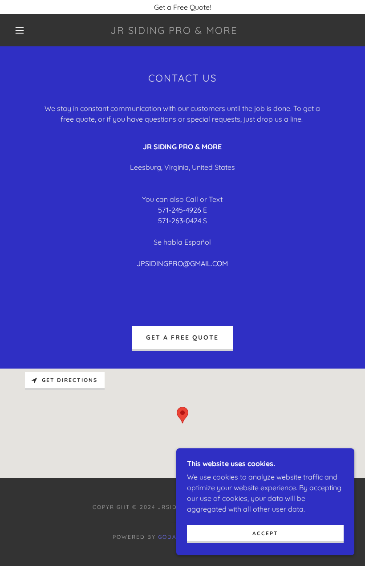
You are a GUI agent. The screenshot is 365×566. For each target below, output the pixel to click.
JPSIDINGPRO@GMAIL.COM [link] (182, 263)
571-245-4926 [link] (179, 209)
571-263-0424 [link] (179, 220)
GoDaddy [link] (174, 536)
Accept (265, 533)
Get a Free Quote (182, 337)
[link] (174, 31)
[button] (19, 30)
